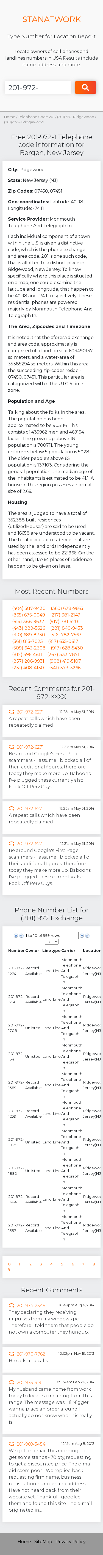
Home (9, 117)
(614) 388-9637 (28, 621)
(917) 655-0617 (63, 641)
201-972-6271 (30, 712)
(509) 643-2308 (29, 648)
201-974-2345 (31, 1305)
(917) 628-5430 (67, 648)
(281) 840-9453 (66, 628)
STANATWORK (52, 19)
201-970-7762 (31, 1354)
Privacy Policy (70, 1541)
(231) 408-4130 (28, 667)
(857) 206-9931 (28, 661)
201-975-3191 (30, 1382)
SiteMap (43, 1541)
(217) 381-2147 (65, 615)
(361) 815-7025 (27, 641)
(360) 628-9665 (67, 608)
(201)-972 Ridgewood (76, 117)
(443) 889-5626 (28, 628)
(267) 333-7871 (63, 654)
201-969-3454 (31, 1444)
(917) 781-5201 (64, 621)
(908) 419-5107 (65, 661)
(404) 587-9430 (29, 608)
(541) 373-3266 (64, 667)
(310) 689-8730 (28, 634)
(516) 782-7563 (66, 634)
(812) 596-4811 (27, 654)
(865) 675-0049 (28, 615)
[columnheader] (16, 951)
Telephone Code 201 (36, 117)
